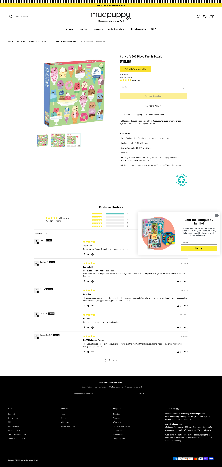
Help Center (13, 418)
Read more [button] (87, 276)
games (97, 29)
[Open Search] (10, 16)
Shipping (138, 114)
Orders (63, 418)
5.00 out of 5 (64, 218)
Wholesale (117, 422)
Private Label (118, 434)
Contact (11, 414)
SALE (153, 29)
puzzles (84, 29)
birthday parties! (138, 29)
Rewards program (68, 426)
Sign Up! (199, 248)
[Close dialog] (217, 215)
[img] (89, 241)
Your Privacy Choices (17, 438)
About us (116, 414)
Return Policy (13, 426)
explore (70, 29)
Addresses (65, 422)
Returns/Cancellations (155, 114)
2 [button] (109, 360)
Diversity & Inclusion (121, 426)
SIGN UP (140, 393)
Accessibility (118, 430)
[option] (73, 94)
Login (63, 414)
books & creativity (116, 29)
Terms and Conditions (17, 434)
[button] (126, 80)
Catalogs (116, 418)
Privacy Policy (14, 430)
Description (125, 114)
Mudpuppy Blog (119, 438)
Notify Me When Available (135, 69)
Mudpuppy (125, 74)
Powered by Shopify (32, 460)
